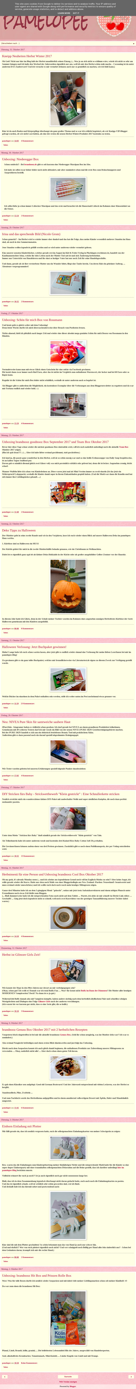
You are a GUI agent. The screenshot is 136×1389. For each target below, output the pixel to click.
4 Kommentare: (27, 141)
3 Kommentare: (27, 1011)
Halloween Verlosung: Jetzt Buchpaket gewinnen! (34, 647)
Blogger (73, 1386)
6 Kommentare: (27, 1108)
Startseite (68, 1377)
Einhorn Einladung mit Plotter (21, 1126)
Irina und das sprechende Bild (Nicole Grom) (31, 234)
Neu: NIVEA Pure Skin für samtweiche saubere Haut (36, 722)
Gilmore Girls (44, 1001)
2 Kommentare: (27, 216)
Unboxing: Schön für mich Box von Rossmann (32, 320)
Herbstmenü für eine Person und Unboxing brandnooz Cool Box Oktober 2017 (52, 874)
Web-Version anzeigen (68, 1382)
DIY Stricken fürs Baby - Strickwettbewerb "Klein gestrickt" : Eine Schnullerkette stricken (60, 794)
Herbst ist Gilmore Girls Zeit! (21, 954)
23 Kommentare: (28, 703)
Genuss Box (65, 1035)
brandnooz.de (30, 164)
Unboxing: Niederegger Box (20, 159)
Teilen (5, 145)
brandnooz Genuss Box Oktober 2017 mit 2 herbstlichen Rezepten (44, 1029)
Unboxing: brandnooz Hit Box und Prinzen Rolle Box (36, 1275)
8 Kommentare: (27, 628)
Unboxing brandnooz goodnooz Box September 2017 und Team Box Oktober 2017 (55, 442)
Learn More (64, 13)
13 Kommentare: (28, 856)
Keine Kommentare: (29, 1363)
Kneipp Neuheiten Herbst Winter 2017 (27, 56)
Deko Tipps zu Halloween (19, 530)
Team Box (123, 447)
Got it (76, 13)
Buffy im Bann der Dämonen (94, 991)
